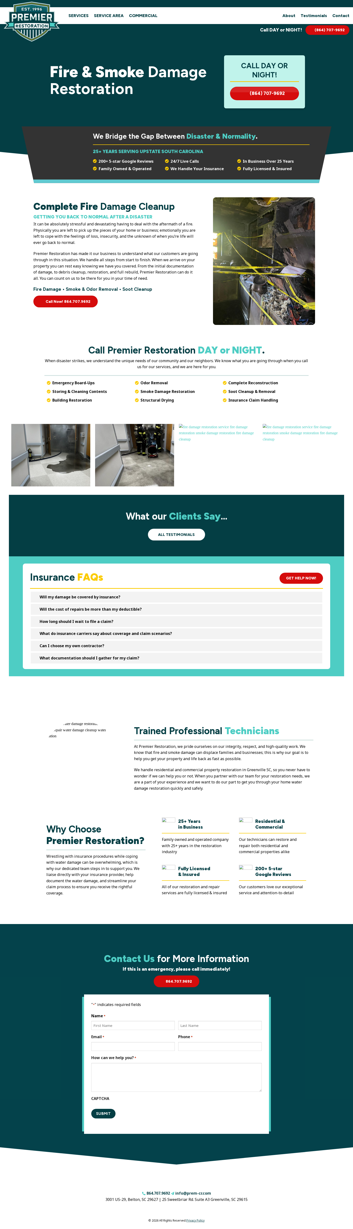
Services (78, 15)
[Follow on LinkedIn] (187, 1211)
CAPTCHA (100, 1098)
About (288, 15)
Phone (185, 1036)
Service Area (109, 15)
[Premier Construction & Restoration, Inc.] (32, 21)
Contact (340, 15)
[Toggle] (35, 597)
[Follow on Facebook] (165, 1211)
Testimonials (314, 15)
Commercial (143, 15)
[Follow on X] (180, 1211)
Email (97, 1036)
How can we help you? (113, 1057)
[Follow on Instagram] (172, 1211)
